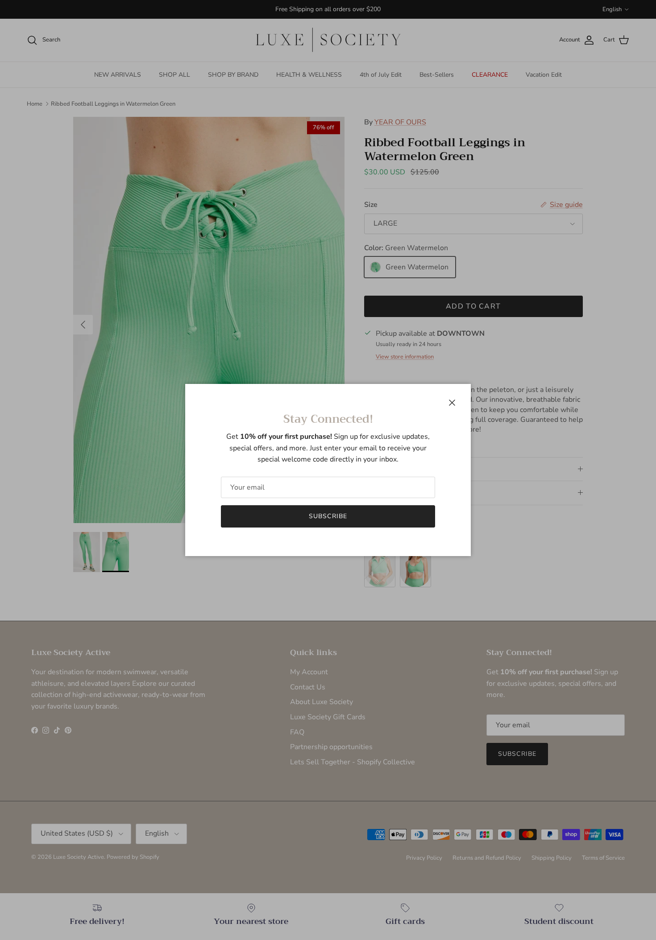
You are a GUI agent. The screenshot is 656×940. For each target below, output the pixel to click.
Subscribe (328, 516)
